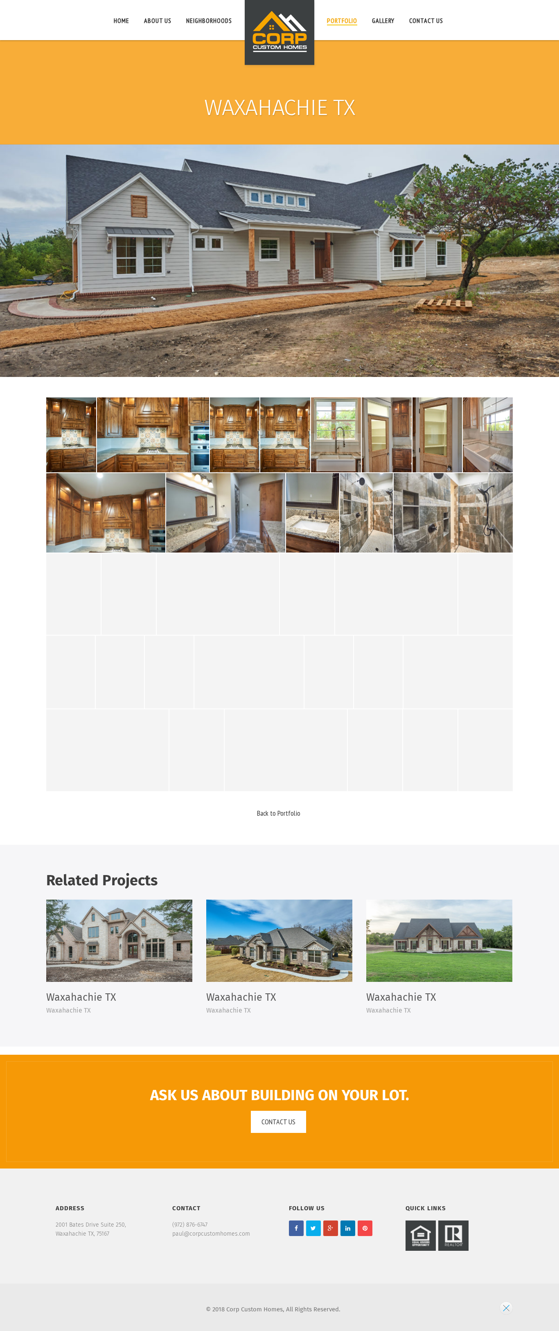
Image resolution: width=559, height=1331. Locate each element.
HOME (121, 20)
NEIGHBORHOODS (209, 20)
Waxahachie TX (81, 998)
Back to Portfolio (278, 813)
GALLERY (383, 20)
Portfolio (342, 20)
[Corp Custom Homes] (279, 34)
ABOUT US (157, 20)
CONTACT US (426, 20)
